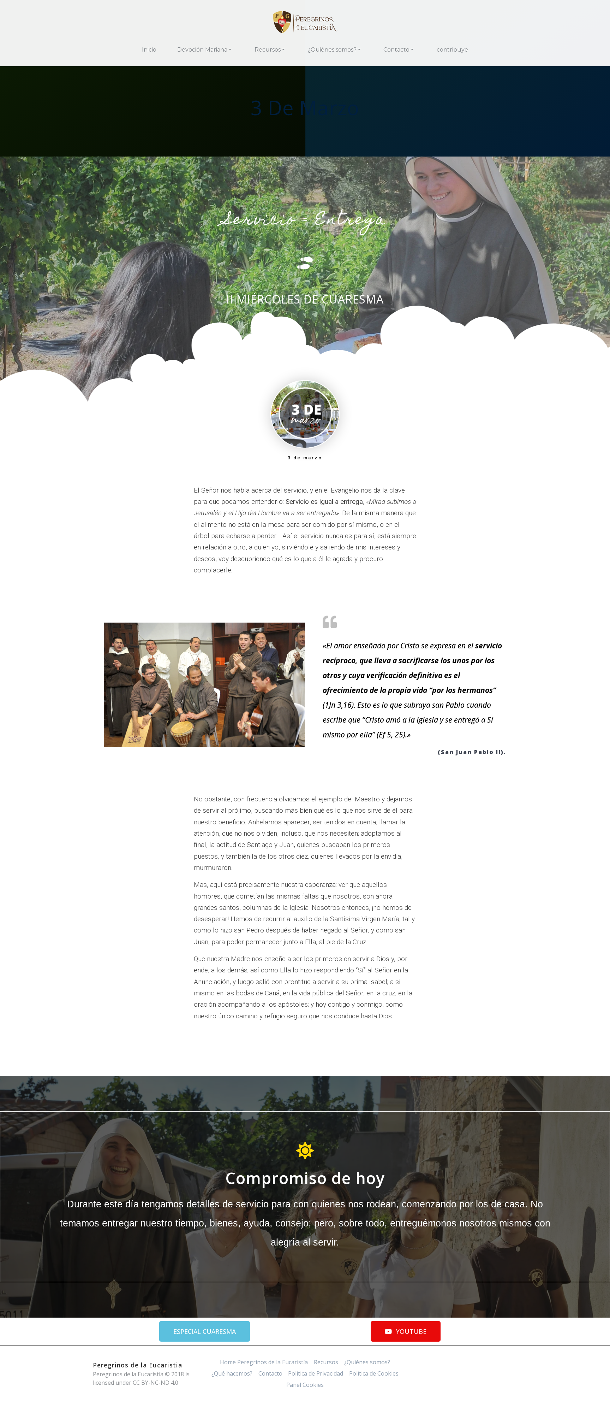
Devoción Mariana (202, 49)
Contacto (396, 49)
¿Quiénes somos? (332, 49)
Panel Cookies (305, 1385)
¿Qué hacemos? (231, 1373)
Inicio (149, 49)
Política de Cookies (374, 1373)
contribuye (452, 49)
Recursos (268, 49)
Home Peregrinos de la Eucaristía (264, 1362)
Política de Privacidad (315, 1373)
